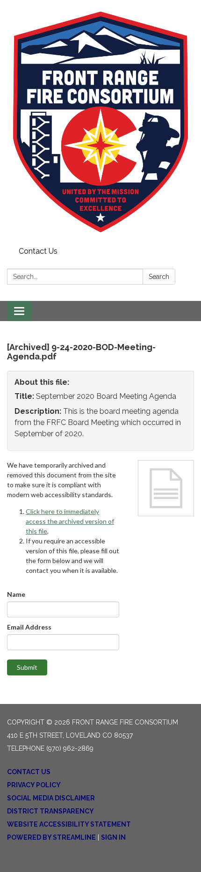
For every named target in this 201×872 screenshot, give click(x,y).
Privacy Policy (34, 785)
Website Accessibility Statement (69, 824)
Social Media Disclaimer (51, 798)
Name (16, 594)
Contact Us (38, 251)
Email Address (29, 627)
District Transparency (50, 811)
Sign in (113, 837)
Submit (27, 667)
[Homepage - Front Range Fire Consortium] (100, 121)
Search (159, 276)
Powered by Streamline (51, 837)
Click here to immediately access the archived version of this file (70, 521)
